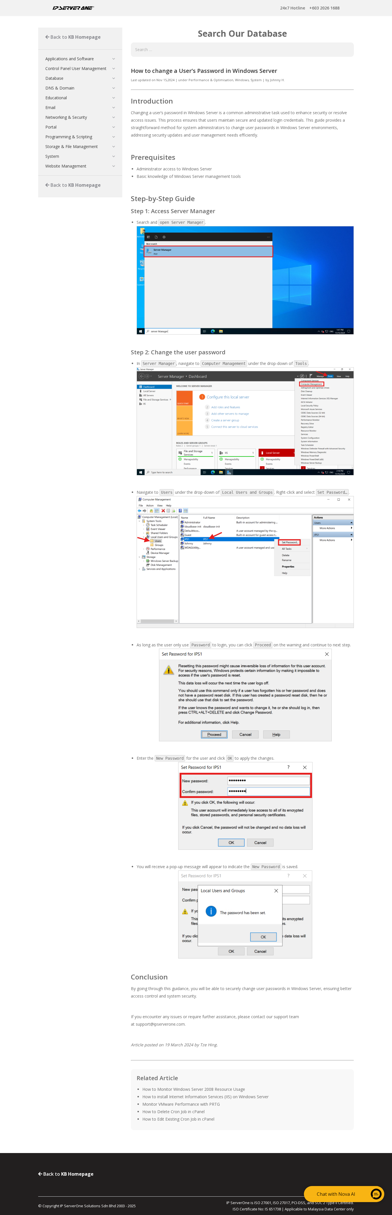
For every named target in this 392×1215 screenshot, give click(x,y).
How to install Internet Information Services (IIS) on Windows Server (205, 1096)
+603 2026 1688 (309, 8)
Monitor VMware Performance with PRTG (181, 1104)
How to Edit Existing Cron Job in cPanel (178, 1119)
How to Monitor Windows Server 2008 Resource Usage (193, 1089)
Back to (75, 37)
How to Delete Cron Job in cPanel (173, 1111)
